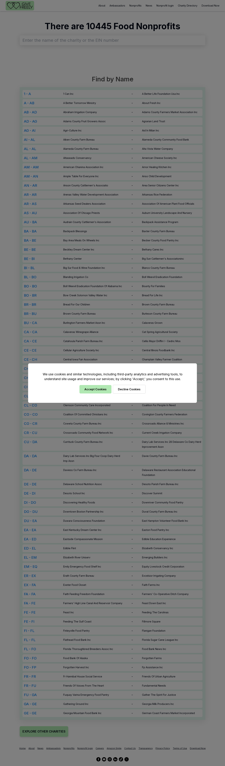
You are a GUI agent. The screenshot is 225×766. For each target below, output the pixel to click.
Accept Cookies (95, 389)
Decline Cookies (129, 389)
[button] (112, 383)
